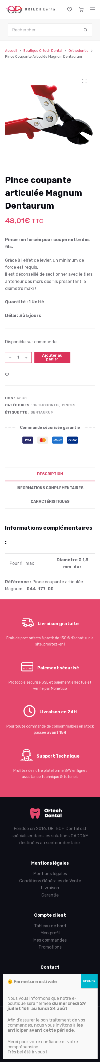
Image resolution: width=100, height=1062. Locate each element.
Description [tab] (50, 474)
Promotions (50, 947)
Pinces (69, 405)
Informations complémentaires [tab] (50, 488)
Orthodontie (46, 405)
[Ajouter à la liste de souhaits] (7, 374)
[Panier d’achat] (81, 9)
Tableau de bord (50, 925)
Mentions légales (50, 873)
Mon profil (50, 932)
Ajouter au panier (52, 357)
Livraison (50, 887)
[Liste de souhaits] (69, 9)
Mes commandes (50, 940)
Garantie (50, 895)
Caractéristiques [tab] (50, 501)
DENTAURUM (42, 412)
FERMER (89, 981)
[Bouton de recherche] (85, 29)
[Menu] (92, 9)
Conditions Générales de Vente (50, 880)
